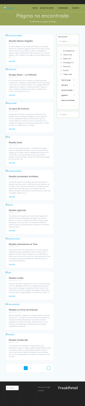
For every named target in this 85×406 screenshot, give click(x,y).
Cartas (67, 55)
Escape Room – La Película (22, 74)
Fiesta (67, 66)
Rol (66, 70)
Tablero (67, 74)
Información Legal (44, 387)
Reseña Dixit (15, 142)
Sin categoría (68, 51)
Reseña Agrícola (17, 210)
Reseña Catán (16, 278)
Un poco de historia (19, 108)
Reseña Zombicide (18, 340)
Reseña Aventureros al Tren (23, 244)
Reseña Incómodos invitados (23, 176)
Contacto (41, 391)
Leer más (12, 61)
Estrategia (68, 62)
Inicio (35, 8)
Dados (67, 59)
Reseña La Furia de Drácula (23, 309)
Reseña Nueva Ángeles (21, 41)
